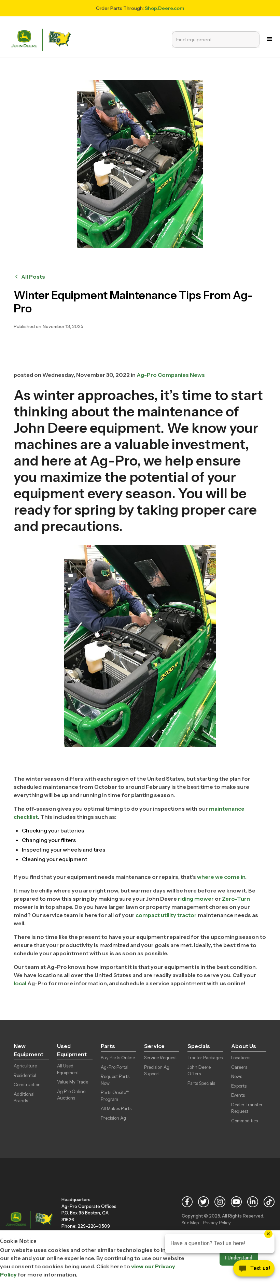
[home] (43, 39)
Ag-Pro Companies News (171, 374)
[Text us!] (254, 1270)
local (20, 983)
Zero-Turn (236, 898)
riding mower (196, 898)
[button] (270, 39)
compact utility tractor (166, 915)
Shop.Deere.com (164, 8)
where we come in (221, 876)
